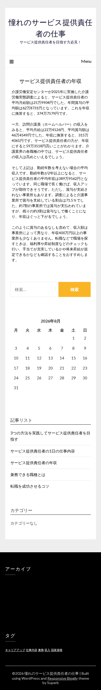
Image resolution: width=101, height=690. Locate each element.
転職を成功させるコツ (29, 486)
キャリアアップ (15, 649)
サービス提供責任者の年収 (33, 462)
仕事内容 (31, 649)
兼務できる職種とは (27, 474)
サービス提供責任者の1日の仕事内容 (42, 451)
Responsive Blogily (62, 678)
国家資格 (56, 649)
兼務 (41, 649)
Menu (86, 61)
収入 (47, 649)
